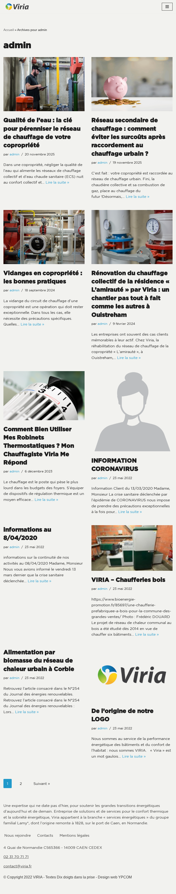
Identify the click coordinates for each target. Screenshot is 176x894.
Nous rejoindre (17, 835)
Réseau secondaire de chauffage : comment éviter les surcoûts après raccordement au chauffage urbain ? (128, 137)
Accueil (8, 30)
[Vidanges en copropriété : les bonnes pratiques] (44, 237)
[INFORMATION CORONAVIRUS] (132, 411)
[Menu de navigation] (167, 7)
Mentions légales (74, 835)
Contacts (45, 835)
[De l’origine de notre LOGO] (132, 675)
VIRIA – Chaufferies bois (128, 579)
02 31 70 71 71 (16, 857)
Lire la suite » (57, 182)
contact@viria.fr (17, 866)
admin (14, 154)
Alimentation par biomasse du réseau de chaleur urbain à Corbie (38, 660)
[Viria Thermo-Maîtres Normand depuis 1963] (17, 6)
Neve (64, 886)
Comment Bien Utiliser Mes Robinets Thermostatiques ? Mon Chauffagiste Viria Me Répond (38, 446)
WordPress (106, 886)
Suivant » (41, 783)
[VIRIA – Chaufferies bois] (132, 548)
